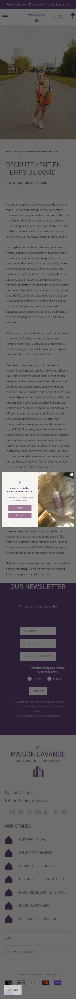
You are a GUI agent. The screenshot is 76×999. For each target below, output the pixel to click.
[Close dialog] (71, 474)
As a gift (20, 515)
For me (19, 507)
